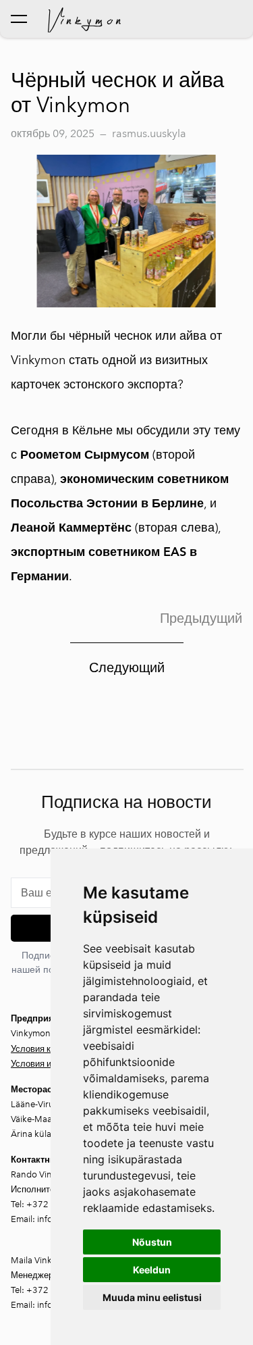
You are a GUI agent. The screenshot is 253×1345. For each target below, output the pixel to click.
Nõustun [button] (152, 1242)
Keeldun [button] (152, 1269)
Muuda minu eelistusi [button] (152, 1297)
